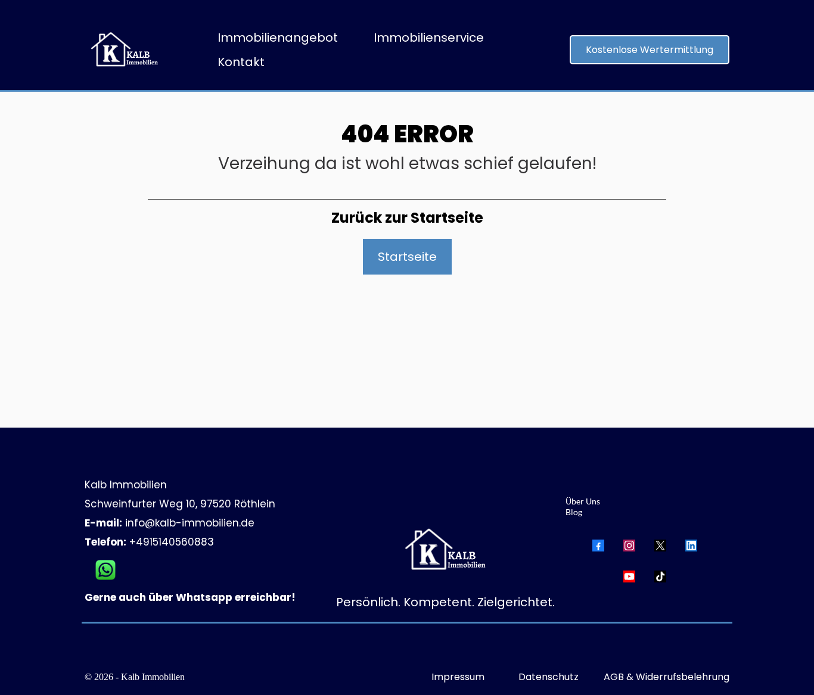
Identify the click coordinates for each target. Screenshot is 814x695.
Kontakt (241, 62)
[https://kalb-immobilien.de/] (122, 50)
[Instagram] (629, 545)
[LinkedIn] (691, 545)
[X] (660, 545)
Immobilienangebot (278, 37)
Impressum (457, 677)
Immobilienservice (429, 37)
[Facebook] (598, 545)
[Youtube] (629, 576)
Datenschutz (548, 677)
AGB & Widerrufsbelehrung (666, 677)
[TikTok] (660, 576)
